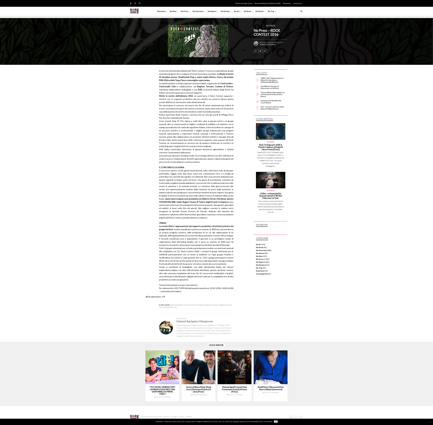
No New (173, 11)
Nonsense (161, 11)
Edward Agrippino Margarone (272, 42)
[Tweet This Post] (260, 51)
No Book (247, 11)
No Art (237, 11)
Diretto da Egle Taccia (243, 3)
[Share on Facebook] (256, 51)
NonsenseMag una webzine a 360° (268, 3)
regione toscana (225, 305)
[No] (430, 422)
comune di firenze (190, 305)
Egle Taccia (157, 397)
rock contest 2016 (166, 307)
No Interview (198, 11)
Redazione (287, 3)
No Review (225, 11)
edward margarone (205, 305)
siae (175, 307)
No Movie (260, 11)
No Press (184, 11)
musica (216, 305)
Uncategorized (262, 274)
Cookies (181, 417)
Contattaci (297, 3)
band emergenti (177, 305)
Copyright (174, 417)
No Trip (271, 11)
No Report (212, 11)
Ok (276, 421)
